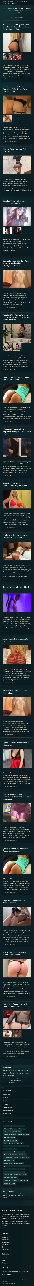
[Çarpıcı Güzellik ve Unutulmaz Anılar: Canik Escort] (17, 864)
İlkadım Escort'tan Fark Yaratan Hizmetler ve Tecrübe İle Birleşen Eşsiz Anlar (17, 796)
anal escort (20, 1143)
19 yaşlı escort (8, 1157)
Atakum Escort (7, 1094)
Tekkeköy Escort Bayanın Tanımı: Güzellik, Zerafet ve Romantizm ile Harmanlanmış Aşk (17, 26)
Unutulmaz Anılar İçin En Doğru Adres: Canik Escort (16, 378)
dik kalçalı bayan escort (10, 1154)
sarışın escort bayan (9, 1143)
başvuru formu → (6, 1274)
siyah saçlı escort (19, 1126)
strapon (21, 1171)
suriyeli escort (8, 1174)
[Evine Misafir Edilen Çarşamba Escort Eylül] (17, 654)
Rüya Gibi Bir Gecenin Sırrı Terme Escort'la (14, 901)
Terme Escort (7, 1114)
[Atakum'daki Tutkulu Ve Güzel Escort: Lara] (17, 706)
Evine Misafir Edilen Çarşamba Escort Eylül (15, 640)
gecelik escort (8, 1166)
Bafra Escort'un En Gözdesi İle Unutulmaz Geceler (15, 1005)
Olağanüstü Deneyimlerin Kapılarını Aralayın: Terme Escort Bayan (17, 431)
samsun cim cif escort (10, 1149)
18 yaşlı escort (17, 1131)
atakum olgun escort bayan (21, 1157)
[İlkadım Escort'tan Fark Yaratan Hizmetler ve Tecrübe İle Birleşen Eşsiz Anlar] (17, 812)
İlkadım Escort (7, 1098)
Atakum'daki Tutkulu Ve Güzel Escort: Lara (15, 692)
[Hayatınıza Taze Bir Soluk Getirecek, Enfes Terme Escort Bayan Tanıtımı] (17, 104)
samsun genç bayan (23, 1134)
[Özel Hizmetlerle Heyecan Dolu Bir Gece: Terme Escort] (17, 551)
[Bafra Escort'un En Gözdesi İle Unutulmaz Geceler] (17, 1019)
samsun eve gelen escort (11, 1180)
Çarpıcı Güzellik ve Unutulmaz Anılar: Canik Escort (15, 849)
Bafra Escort (6, 1104)
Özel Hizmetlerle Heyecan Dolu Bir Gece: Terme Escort (16, 536)
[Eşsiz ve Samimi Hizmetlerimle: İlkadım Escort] (17, 758)
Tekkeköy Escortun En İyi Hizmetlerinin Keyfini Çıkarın (15, 484)
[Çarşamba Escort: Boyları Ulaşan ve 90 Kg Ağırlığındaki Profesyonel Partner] (17, 279)
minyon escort (8, 1126)
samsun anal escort (9, 1146)
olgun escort (22, 1128)
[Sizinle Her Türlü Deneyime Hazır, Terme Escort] (17, 968)
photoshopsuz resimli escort (22, 1166)
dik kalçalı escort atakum (10, 1140)
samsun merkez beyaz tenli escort (13, 1163)
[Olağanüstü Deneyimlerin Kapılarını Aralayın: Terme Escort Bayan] (17, 447)
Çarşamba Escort (8, 1107)
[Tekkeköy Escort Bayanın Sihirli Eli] (17, 602)
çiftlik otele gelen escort (10, 1171)
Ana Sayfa (14, 17)
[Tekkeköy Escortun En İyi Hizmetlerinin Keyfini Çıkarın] (17, 499)
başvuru (14, 3)
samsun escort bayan (10, 1134)
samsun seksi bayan (9, 1183)
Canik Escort (6, 1101)
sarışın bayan (7, 1131)
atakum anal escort (9, 1160)
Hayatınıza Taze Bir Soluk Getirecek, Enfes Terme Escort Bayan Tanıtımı (15, 89)
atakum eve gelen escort (10, 1177)
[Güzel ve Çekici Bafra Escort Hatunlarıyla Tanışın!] (17, 216)
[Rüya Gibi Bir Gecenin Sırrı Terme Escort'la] (17, 916)
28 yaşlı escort (8, 1169)
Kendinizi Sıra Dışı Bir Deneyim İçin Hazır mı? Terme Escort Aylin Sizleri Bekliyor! (17, 317)
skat (24, 1174)
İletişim (20, 17)
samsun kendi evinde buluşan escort (14, 1151)
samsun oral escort (22, 1146)
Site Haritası (5, 1263)
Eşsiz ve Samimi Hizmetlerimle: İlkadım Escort (16, 743)
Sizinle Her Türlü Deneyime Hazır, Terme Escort (14, 953)
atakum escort (24, 1180)
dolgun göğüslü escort (10, 1128)
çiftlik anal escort (19, 1169)
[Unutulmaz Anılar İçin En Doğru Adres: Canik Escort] (17, 393)
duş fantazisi (17, 1174)
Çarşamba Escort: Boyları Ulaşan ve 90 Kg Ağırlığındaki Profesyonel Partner (16, 263)
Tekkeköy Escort (8, 1110)
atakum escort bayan (9, 1137)
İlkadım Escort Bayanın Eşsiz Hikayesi (15, 150)
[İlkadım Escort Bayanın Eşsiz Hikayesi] (17, 164)
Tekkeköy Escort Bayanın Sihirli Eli (16, 588)
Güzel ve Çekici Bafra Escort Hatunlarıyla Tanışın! (14, 202)
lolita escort (22, 1154)
